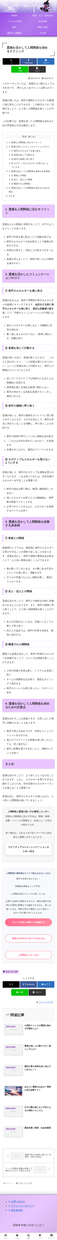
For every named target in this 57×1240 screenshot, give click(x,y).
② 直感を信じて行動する (22, 155)
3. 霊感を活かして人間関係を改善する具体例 (29, 171)
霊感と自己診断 (12, 972)
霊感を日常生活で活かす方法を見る (28, 938)
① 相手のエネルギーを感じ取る (25, 151)
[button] (37, 69)
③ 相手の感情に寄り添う (22, 159)
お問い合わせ (18, 1201)
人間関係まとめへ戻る (28, 955)
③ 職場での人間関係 (20, 184)
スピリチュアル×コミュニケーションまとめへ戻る (28, 849)
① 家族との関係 (18, 175)
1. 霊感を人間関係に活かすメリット (25, 142)
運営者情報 (17, 1210)
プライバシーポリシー (22, 1206)
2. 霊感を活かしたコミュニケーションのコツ (29, 146)
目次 (24, 136)
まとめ (12, 196)
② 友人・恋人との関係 (21, 179)
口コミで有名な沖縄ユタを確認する (28, 922)
